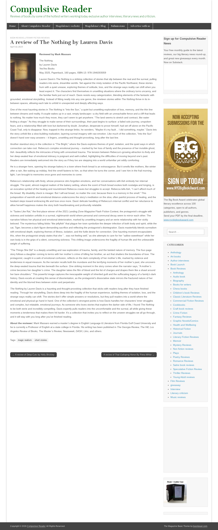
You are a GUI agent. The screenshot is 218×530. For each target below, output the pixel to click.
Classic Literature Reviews (187, 296)
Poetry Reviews (181, 357)
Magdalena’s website (68, 26)
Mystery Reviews (182, 345)
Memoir (177, 340)
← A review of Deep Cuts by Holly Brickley (33, 354)
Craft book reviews (183, 308)
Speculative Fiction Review (187, 369)
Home (12, 26)
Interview (175, 389)
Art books (175, 256)
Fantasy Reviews (182, 316)
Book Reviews (17, 38)
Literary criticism (179, 393)
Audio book (179, 276)
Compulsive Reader (51, 9)
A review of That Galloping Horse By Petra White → (129, 354)
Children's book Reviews (186, 292)
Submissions (118, 26)
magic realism (25, 340)
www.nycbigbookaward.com (178, 219)
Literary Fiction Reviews (37, 38)
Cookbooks (179, 304)
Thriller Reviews (181, 373)
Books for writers (182, 284)
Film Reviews (177, 381)
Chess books (180, 288)
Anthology (175, 252)
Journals (177, 333)
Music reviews (178, 397)
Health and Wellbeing (184, 325)
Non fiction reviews (183, 348)
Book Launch (177, 264)
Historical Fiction (182, 328)
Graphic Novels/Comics (185, 320)
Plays (176, 353)
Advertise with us (140, 26)
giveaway (175, 385)
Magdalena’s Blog (95, 26)
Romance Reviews (183, 361)
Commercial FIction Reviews (188, 300)
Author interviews (179, 260)
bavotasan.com (200, 526)
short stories (41, 340)
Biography (178, 280)
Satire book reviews (183, 365)
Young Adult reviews (184, 377)
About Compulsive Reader (36, 26)
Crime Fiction (180, 312)
